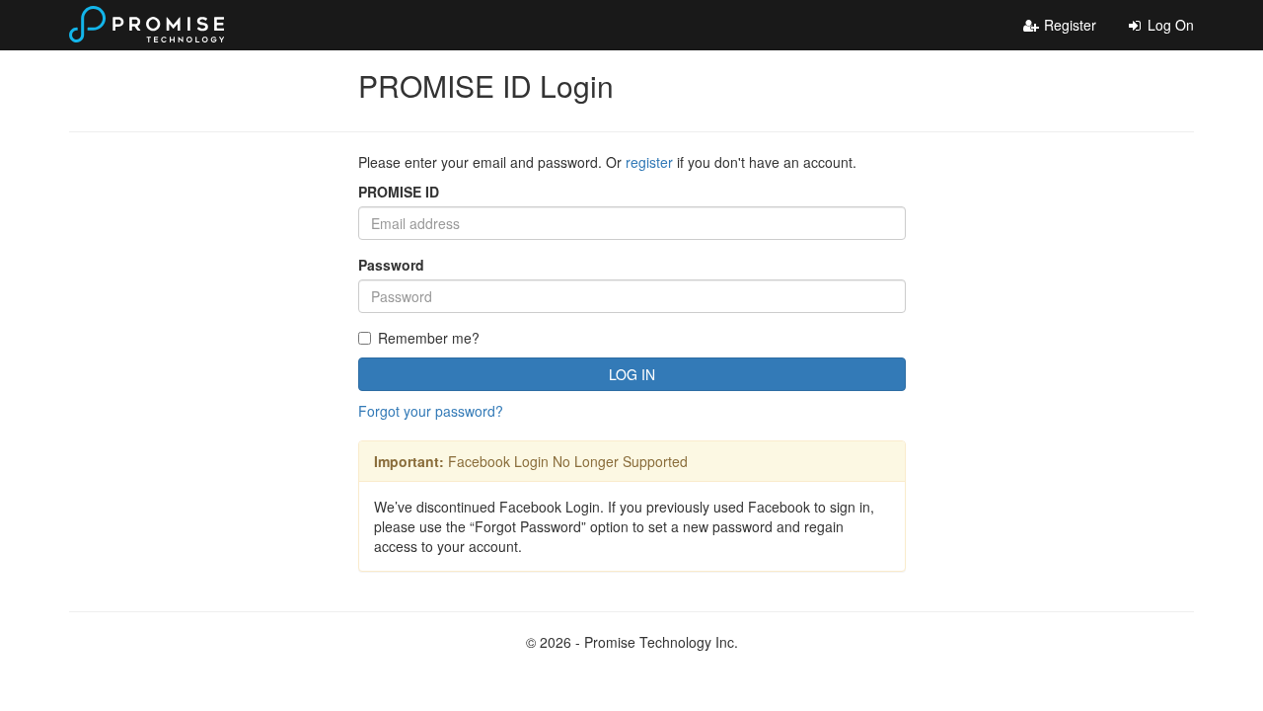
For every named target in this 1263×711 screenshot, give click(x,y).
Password (391, 265)
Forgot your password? (430, 411)
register (649, 162)
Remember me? (429, 338)
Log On (1169, 25)
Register (1068, 25)
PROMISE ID (398, 191)
